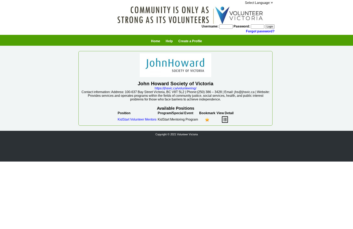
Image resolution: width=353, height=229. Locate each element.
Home (155, 41)
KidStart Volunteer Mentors (137, 119)
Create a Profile (190, 41)
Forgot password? (260, 31)
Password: (241, 26)
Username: (210, 26)
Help (169, 41)
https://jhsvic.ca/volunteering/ (175, 88)
